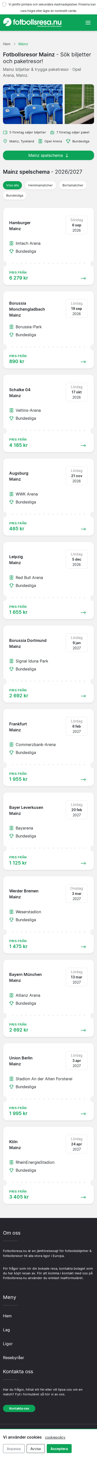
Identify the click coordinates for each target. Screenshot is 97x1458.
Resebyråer (13, 1357)
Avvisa (35, 1449)
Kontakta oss (19, 1408)
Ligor (8, 1343)
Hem (7, 1315)
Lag (6, 1329)
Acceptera (59, 1449)
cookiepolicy (55, 1437)
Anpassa (14, 1449)
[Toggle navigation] (88, 23)
